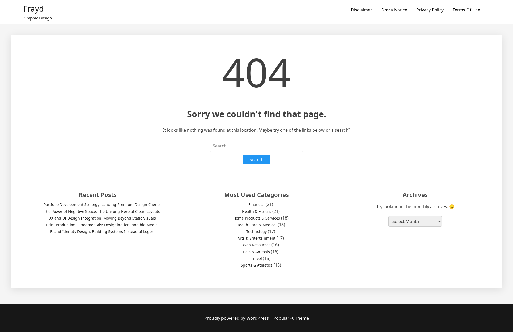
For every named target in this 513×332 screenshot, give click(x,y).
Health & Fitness (256, 211)
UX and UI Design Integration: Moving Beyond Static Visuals (102, 218)
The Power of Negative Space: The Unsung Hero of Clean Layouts (102, 211)
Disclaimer (361, 10)
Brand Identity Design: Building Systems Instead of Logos (102, 231)
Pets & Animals (256, 251)
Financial (256, 204)
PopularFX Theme (291, 318)
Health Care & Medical (256, 224)
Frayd (33, 8)
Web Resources (256, 244)
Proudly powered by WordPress (237, 318)
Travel (256, 258)
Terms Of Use (466, 10)
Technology (256, 231)
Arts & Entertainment (256, 238)
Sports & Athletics (257, 265)
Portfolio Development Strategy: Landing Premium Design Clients (102, 204)
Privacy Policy (430, 10)
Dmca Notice (394, 10)
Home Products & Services (256, 218)
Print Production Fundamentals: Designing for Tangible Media (102, 224)
